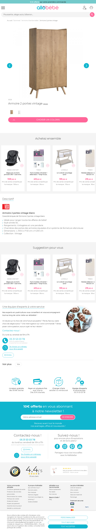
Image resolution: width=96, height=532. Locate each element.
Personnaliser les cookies (14, 496)
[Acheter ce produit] (21, 165)
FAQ (50, 499)
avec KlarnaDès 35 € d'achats (37, 390)
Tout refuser (67, 523)
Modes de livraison (12, 501)
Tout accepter (68, 526)
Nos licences (53, 494)
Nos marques (32, 492)
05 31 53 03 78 (79, 392)
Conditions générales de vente (16, 489)
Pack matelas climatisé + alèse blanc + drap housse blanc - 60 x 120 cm (39, 174)
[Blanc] (19, 112)
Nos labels (52, 492)
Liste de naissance (75, 487)
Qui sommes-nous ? (34, 487)
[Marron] (11, 112)
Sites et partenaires (55, 489)
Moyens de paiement (13, 503)
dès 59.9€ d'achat (16, 389)
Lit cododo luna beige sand (64, 173)
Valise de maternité (76, 495)
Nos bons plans (32, 490)
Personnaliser (68, 517)
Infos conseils (74, 490)
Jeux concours (74, 492)
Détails (45, 104)
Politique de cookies (13, 499)
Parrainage (73, 497)
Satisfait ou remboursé (13, 508)
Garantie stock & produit (14, 506)
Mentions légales (33, 495)
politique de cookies (14, 527)
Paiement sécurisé (76, 501)
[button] (9, 65)
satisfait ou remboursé (58, 389)
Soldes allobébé (32, 502)
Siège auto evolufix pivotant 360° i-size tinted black (13, 174)
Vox (10, 100)
